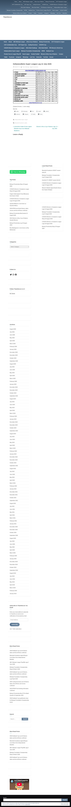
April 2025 (12, 375)
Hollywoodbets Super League (60, 7)
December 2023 (14, 422)
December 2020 (14, 526)
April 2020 (12, 550)
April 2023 (12, 445)
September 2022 (14, 465)
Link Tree (59, 13)
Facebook (40, 13)
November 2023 (14, 425)
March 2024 (13, 413)
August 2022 (13, 468)
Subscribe (64, 13)
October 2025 (13, 358)
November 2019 (14, 564)
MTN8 (25, 10)
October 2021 (13, 497)
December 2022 (14, 456)
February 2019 (13, 590)
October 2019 (13, 567)
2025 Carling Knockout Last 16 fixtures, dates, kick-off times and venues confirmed (19, 683)
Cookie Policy (27, 804)
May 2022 (12, 477)
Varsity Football (63, 10)
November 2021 (14, 494)
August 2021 (13, 503)
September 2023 (14, 430)
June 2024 (12, 404)
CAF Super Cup (27, 4)
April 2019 (12, 584)
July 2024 (12, 401)
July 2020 (12, 541)
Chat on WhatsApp (19, 172)
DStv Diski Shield (35, 7)
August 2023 (13, 433)
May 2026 (12, 337)
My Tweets (12, 293)
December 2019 (14, 561)
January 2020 (13, 558)
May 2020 (12, 547)
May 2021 (12, 512)
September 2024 (14, 396)
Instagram (46, 13)
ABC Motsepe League (28, 1)
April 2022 (12, 480)
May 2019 (12, 582)
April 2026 (12, 340)
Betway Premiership (50, 1)
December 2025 (14, 352)
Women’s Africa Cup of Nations (20, 13)
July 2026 (12, 332)
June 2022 (12, 474)
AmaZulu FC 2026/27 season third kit (51, 180)
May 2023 (12, 442)
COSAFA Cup (45, 4)
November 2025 (14, 355)
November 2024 (14, 390)
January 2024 (13, 419)
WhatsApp (52, 13)
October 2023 (13, 427)
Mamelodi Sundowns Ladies (21, 122)
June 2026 (12, 334)
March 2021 (13, 518)
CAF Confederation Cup (17, 4)
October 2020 (13, 532)
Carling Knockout (36, 4)
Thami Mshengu (25, 66)
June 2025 (12, 369)
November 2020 (14, 529)
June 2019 (12, 579)
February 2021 (13, 520)
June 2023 (12, 439)
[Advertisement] (35, 28)
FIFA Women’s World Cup (46, 7)
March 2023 (13, 448)
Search (5, 797)
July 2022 (12, 471)
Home (15, 1)
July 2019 (12, 576)
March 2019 (13, 587)
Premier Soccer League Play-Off (43, 10)
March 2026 (13, 343)
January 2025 (13, 384)
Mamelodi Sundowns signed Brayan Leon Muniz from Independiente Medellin (19, 657)
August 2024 (13, 398)
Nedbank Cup (32, 10)
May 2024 (12, 407)
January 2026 (13, 349)
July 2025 (12, 366)
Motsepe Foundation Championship (14, 10)
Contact (30, 13)
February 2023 (13, 451)
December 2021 (14, 491)
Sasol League (55, 10)
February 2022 (13, 486)
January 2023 (13, 454)
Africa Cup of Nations (39, 1)
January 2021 (13, 523)
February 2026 (13, 346)
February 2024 (13, 416)
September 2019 (14, 570)
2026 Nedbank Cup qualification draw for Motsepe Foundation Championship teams (19, 700)
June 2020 (12, 544)
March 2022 (13, 483)
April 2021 (12, 515)
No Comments (35, 67)
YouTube (45, 57)
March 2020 (13, 552)
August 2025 (13, 364)
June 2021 (12, 509)
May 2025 (12, 372)
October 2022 (13, 462)
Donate (51, 57)
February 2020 (13, 555)
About (20, 1)
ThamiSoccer (7, 17)
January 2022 (13, 488)
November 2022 (14, 459)
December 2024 (14, 387)
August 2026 (13, 329)
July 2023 (12, 436)
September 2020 (14, 535)
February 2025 (13, 381)
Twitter (34, 13)
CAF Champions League (61, 1)
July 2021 (12, 506)
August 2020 (13, 538)
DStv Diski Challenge (25, 7)
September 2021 (14, 500)
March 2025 (13, 378)
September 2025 (14, 361)
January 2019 (13, 593)
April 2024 (12, 410)
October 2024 (13, 393)
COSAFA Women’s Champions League (58, 4)
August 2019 (13, 573)
